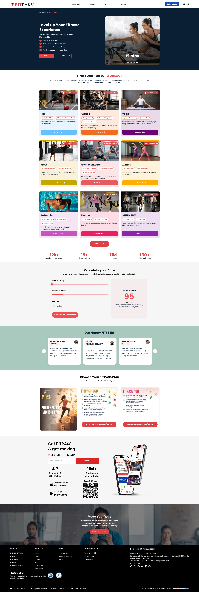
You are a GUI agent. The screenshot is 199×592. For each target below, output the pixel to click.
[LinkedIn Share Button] (146, 566)
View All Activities (46, 56)
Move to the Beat (139, 183)
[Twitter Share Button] (135, 566)
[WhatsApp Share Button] (149, 566)
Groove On (98, 234)
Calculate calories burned (65, 315)
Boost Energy (98, 132)
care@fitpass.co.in (162, 561)
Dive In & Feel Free (57, 234)
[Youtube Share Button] (142, 566)
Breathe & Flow (139, 132)
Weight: (58, 280)
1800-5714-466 (145, 561)
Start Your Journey (99, 532)
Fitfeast (107, 4)
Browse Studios (75, 4)
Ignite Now (58, 132)
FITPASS (42, 12)
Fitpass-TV (122, 4)
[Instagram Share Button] (139, 566)
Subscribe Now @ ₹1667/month (99, 424)
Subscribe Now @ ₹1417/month (140, 424)
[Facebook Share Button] (131, 566)
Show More (99, 244)
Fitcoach (92, 4)
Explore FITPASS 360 (63, 56)
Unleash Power (57, 183)
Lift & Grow (98, 183)
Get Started (172, 4)
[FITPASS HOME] (22, 4)
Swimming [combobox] (57, 306)
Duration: (59, 291)
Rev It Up (139, 234)
